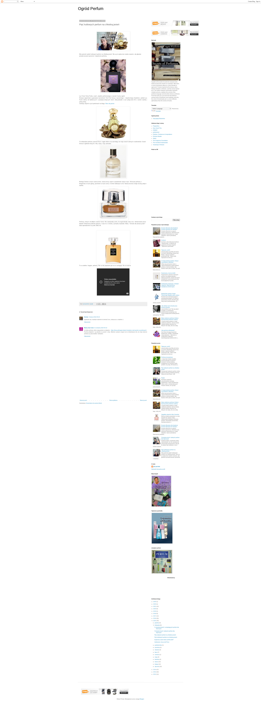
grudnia (157, 623)
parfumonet (156, 132)
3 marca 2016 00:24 (94, 317)
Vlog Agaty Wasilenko (159, 118)
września (157, 647)
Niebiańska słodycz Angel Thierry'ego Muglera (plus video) (170, 294)
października (158, 645)
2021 (154, 606)
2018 (154, 613)
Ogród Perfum (90, 8)
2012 (154, 674)
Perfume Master (157, 136)
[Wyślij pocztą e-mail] (97, 304)
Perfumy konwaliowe (167, 357)
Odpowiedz (87, 322)
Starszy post (143, 400)
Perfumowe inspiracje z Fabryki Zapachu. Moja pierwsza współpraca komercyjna (170, 285)
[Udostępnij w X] (101, 304)
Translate (158, 111)
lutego (156, 664)
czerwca (157, 654)
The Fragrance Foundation (160, 140)
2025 (154, 601)
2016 (154, 618)
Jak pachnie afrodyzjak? (168, 330)
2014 (154, 669)
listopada (157, 625)
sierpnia (157, 650)
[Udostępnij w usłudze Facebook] (103, 304)
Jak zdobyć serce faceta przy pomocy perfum (169, 306)
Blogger (142, 699)
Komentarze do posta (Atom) (94, 403)
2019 (154, 611)
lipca (156, 652)
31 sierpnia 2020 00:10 (100, 328)
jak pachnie (156, 466)
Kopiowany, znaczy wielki (168, 273)
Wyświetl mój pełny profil (158, 469)
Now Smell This (157, 128)
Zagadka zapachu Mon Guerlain (170, 414)
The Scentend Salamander (160, 142)
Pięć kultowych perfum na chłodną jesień (168, 450)
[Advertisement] (113, 383)
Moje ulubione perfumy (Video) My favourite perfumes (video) (169, 318)
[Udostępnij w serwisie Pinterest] (105, 304)
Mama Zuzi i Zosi (89, 328)
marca (156, 661)
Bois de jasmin (110, 103)
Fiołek (163, 378)
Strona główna (113, 400)
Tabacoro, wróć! (165, 250)
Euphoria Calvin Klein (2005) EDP (163, 639)
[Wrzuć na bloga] (99, 304)
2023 (154, 604)
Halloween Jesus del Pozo (161, 642)
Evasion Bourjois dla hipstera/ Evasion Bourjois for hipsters (169, 228)
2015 (154, 620)
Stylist (154, 138)
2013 (154, 672)
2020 (154, 608)
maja (156, 657)
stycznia (157, 666)
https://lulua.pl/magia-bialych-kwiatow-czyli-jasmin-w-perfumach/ (129, 330)
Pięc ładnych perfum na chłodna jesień (165, 635)
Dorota (86, 317)
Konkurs (163, 240)
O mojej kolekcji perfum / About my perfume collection (169, 261)
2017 (154, 616)
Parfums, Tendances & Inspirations (162, 134)
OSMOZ (155, 130)
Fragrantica (156, 126)
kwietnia (157, 659)
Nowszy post (83, 400)
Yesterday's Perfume (158, 144)
